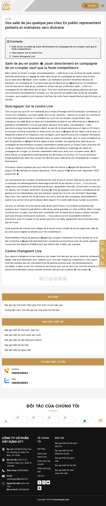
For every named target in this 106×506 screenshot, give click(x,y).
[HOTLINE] (103, 256)
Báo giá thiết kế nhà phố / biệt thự (22, 330)
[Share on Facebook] (46, 279)
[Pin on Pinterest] (60, 279)
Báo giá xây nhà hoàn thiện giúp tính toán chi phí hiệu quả (34, 305)
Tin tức (8, 19)
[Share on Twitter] (50, 279)
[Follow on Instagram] (44, 482)
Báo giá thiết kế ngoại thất (18, 350)
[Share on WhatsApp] (41, 279)
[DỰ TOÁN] (103, 243)
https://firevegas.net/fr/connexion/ (67, 111)
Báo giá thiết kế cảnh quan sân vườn (23, 335)
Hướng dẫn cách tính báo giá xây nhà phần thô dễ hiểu (32, 310)
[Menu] (102, 5)
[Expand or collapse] (97, 41)
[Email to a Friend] (55, 279)
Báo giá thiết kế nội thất (17, 345)
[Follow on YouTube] (48, 482)
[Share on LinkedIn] (65, 279)
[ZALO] (103, 263)
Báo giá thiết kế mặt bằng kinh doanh (23, 340)
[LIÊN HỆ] (103, 250)
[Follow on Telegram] (39, 488)
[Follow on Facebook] (39, 482)
